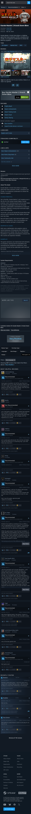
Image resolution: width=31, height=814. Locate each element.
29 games (7, 654)
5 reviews (14, 514)
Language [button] (4, 351)
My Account (20, 785)
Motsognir (8, 478)
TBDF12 (7, 428)
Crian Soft (9, 28)
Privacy (5, 776)
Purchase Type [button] (15, 348)
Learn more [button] (25, 142)
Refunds (5, 788)
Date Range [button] (13, 351)
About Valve (20, 758)
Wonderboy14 (9, 652)
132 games (7, 480)
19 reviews (7, 430)
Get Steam (19, 776)
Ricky (6, 455)
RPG (21, 45)
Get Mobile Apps (9, 809)
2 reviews (14, 560)
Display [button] (3, 354)
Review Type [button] (4, 348)
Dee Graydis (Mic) (10, 558)
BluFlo (7, 400)
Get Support (20, 782)
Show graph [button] (25, 354)
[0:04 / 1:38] (15, 61)
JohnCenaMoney (9, 372)
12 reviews (14, 373)
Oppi (6, 603)
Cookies (5, 785)
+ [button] (25, 45)
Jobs (18, 761)
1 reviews (7, 402)
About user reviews (5, 330)
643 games (7, 605)
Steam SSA (6, 761)
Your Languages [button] (10, 360)
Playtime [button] (22, 351)
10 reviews (14, 631)
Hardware (19, 764)
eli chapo (7, 512)
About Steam (6, 758)
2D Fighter (5, 45)
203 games (7, 514)
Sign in (3, 80)
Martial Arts (13, 45)
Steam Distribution (8, 767)
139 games (7, 373)
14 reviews (7, 457)
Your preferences (15, 330)
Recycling (19, 767)
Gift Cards (6, 770)
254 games (7, 631)
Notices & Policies (8, 782)
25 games (7, 560)
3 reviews (14, 480)
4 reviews (14, 654)
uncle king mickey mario (11, 630)
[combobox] (16, 2)
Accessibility (6, 779)
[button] (3, 7)
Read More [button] (26, 543)
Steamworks (6, 764)
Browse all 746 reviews (15, 738)
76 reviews (14, 605)
